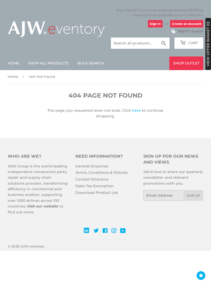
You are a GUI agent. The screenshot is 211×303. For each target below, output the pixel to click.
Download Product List (96, 192)
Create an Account (186, 24)
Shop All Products (48, 63)
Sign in (155, 24)
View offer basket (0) (208, 44)
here (136, 110)
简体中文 (184, 31)
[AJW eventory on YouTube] (123, 231)
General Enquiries (91, 166)
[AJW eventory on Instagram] (114, 231)
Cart (192, 43)
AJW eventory (32, 246)
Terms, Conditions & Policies (101, 172)
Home (13, 63)
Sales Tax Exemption (94, 186)
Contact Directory (92, 179)
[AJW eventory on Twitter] (96, 231)
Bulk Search (90, 63)
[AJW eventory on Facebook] (105, 231)
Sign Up (193, 195)
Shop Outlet (186, 63)
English (197, 31)
